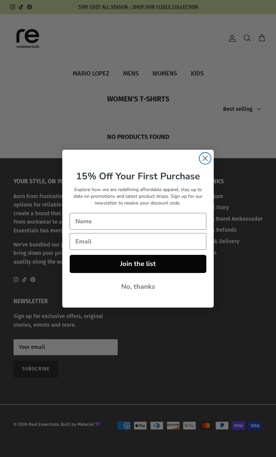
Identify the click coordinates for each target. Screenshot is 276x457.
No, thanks (138, 286)
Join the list (138, 263)
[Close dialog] (205, 158)
